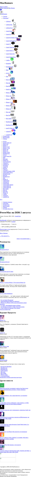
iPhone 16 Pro (6, 152)
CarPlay (8, 60)
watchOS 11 (6, 164)
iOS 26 (7, 73)
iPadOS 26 (8, 89)
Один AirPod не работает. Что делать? (10, 308)
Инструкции (6, 137)
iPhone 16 (8, 92)
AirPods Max (9, 24)
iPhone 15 (5, 179)
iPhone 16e (8, 96)
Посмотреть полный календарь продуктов (11, 377)
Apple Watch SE (7, 187)
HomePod (8, 63)
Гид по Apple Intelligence (6, 293)
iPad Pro (8, 86)
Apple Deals (9, 31)
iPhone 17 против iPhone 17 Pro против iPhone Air (12, 282)
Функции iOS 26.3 (4, 262)
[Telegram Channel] (1, 10)
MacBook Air (9, 121)
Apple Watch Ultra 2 (8, 172)
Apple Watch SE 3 (10, 53)
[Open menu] (1, 12)
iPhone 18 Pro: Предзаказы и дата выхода (10, 444)
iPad (7, 76)
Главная (5, 16)
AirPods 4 (8, 21)
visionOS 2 (8, 131)
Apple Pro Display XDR (12, 37)
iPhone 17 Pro (9, 102)
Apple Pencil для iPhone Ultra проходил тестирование (13, 431)
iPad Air (8, 79)
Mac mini (8, 112)
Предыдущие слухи (5, 229)
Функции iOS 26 (4, 249)
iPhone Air (8, 108)
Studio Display (4, 370)
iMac (7, 70)
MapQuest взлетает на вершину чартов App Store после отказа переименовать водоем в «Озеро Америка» (14, 389)
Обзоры (5, 138)
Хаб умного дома (4, 346)
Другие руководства (5, 309)
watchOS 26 (9, 134)
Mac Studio (9, 118)
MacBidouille (3, 220)
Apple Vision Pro (10, 47)
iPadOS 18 (5, 160)
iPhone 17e (2, 320)
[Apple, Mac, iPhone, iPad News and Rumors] (3, 14)
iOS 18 (4, 155)
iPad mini (8, 83)
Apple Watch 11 (10, 50)
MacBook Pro (9, 125)
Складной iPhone (5, 376)
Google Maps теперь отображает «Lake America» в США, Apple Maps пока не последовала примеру (14, 403)
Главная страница (7, 202)
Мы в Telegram (4, 233)
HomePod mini (9, 66)
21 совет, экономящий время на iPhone (10, 305)
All (1, 199)
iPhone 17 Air (6, 146)
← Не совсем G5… (5, 236)
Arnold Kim (18, 216)
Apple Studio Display (11, 40)
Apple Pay (8, 34)
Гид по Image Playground (7, 300)
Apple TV (8, 44)
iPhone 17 (8, 99)
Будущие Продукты (8, 208)
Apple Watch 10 (7, 186)
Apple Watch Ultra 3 (11, 57)
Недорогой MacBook (6, 366)
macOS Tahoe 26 (10, 128)
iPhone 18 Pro (4, 374)
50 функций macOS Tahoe (6, 271)
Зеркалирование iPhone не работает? (10, 301)
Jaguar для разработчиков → (24, 238)
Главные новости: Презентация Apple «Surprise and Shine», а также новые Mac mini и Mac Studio (15, 451)
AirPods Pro (6, 182)
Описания (5, 203)
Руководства (6, 136)
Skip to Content (3, 6)
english (13, 221)
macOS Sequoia (7, 161)
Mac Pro (8, 115)
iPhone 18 (8, 105)
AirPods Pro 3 (9, 28)
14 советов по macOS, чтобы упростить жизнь (12, 306)
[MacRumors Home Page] (7, 8)
